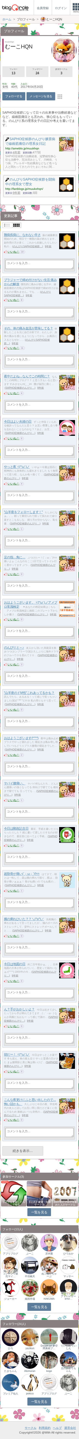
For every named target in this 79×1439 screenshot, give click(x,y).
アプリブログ (10, 1253)
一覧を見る (39, 1212)
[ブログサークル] (15, 7)
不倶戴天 (30, 1276)
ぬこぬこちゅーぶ (49, 1274)
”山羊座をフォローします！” (23, 512)
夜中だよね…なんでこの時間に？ (27, 376)
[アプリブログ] (10, 1242)
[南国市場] (30, 1287)
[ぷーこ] (30, 1242)
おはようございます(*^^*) (21, 738)
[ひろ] (10, 1337)
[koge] (49, 1359)
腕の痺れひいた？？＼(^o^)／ (24, 919)
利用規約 (45, 1428)
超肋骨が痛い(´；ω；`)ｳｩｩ (22, 874)
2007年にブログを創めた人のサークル (65, 1203)
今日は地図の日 (14, 964)
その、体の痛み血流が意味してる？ (28, 328)
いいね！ (13, 251)
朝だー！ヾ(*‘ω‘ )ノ (17, 1054)
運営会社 (70, 1428)
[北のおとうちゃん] (68, 1359)
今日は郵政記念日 (16, 828)
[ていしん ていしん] (68, 1337)
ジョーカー (10, 1299)
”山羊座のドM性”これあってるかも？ (29, 693)
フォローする (13, 96)
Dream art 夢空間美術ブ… (49, 1347)
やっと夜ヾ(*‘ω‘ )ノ (17, 467)
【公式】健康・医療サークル (39, 1203)
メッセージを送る (40, 96)
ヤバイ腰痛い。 (14, 783)
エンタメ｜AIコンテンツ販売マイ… (10, 1273)
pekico (30, 1393)
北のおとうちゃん (68, 1369)
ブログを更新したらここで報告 (13, 1203)
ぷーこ (30, 1253)
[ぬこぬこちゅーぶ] (49, 1265)
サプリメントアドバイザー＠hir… (68, 1296)
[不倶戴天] (30, 1265)
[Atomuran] (30, 1359)
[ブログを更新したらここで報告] (14, 1193)
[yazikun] (30, 1337)
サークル (30, 1428)
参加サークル (61, 71)
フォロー (13, 71)
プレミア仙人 (10, 1393)
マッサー (68, 1276)
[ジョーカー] (10, 1287)
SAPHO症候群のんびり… (20, 388)
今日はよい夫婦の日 (18, 421)
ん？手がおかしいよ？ (19, 1009)
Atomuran (29, 1371)
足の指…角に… (14, 557)
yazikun (29, 1348)
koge (49, 1371)
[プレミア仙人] (10, 1382)
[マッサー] (68, 1265)
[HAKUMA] (49, 1287)
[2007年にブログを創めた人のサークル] (65, 1193)
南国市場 (30, 1299)
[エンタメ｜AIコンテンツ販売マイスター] (10, 1265)
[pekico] (30, 1382)
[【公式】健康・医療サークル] (39, 1193)
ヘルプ (57, 1428)
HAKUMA (49, 1299)
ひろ (10, 1348)
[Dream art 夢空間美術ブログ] (49, 1337)
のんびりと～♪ (14, 647)
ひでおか (68, 1253)
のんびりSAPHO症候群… (27, 246)
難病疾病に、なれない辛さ (22, 235)
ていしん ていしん (68, 1347)
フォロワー (37, 71)
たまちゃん (10, 1371)
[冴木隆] (49, 1242)
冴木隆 (49, 1253)
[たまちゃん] (10, 1359)
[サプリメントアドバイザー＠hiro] (68, 1287)
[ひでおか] (68, 1242)
